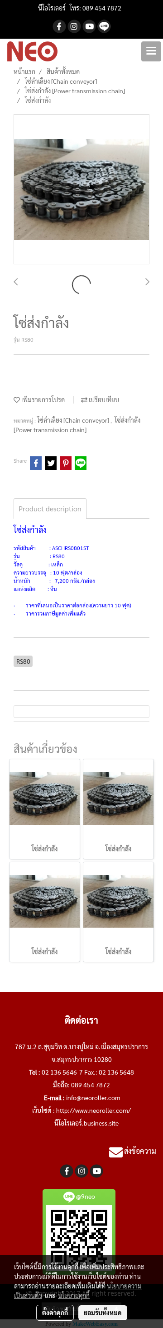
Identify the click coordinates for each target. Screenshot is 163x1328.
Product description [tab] (50, 508)
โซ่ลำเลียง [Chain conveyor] (73, 420)
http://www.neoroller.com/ (93, 1110)
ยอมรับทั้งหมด (103, 1312)
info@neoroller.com (93, 1097)
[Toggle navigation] (151, 51)
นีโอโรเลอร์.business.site (86, 1123)
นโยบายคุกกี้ (74, 1295)
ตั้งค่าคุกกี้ (55, 1312)
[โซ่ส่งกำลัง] (81, 190)
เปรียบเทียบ (103, 399)
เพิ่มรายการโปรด (42, 399)
